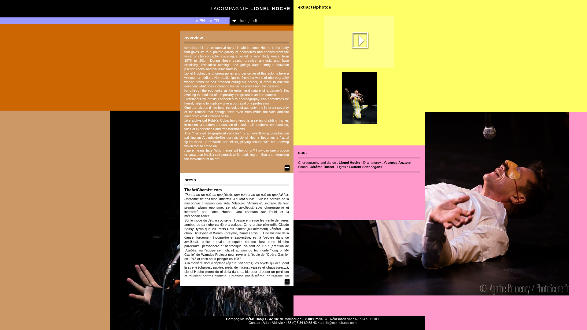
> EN (200, 20)
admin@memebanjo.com (338, 322)
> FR (214, 20)
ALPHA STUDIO (367, 319)
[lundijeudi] (359, 66)
